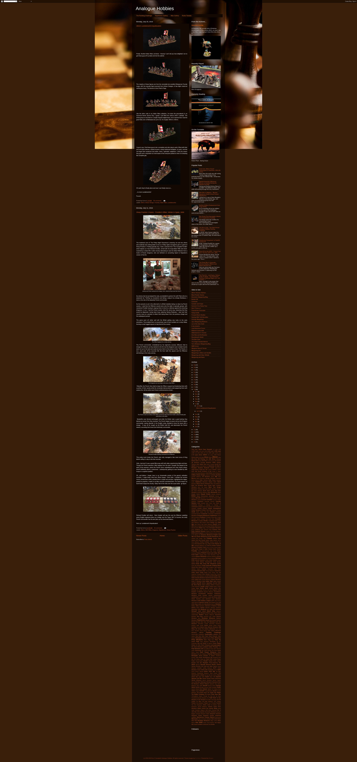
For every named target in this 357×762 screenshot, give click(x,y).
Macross (213, 604)
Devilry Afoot (214, 526)
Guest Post (205, 567)
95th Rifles (148, 530)
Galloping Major (203, 554)
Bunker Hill (195, 299)
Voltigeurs (202, 710)
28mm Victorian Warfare (199, 292)
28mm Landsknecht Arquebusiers (148, 26)
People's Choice (206, 638)
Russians (205, 662)
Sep (196, 399)
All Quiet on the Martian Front (202, 466)
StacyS (193, 682)
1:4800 (201, 452)
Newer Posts (141, 536)
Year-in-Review (210, 722)
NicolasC (198, 622)
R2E (203, 650)
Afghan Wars (203, 464)
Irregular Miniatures (216, 579)
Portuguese (208, 645)
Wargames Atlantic (205, 713)
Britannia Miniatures (216, 494)
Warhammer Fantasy (203, 717)
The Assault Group (202, 692)
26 (194, 365)
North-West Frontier (203, 623)
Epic (195, 536)
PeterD (193, 641)
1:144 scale (201, 451)
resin (197, 657)
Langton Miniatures (203, 597)
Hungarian (199, 574)
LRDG (202, 604)
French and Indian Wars (213, 553)
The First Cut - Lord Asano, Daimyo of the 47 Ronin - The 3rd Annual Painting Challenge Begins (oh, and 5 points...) (209, 277)
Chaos (203, 506)
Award (212, 476)
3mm (207, 459)
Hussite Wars (213, 574)
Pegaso (193, 638)
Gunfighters (211, 567)
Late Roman (214, 597)
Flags (206, 543)
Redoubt (210, 654)
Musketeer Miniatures (208, 618)
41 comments (158, 528)
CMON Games (199, 511)
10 (194, 442)
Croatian (219, 517)
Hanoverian (210, 569)
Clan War (208, 510)
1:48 (198, 453)
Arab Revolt (198, 471)
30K (193, 459)
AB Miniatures (195, 462)
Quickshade (198, 650)
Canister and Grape (197, 304)
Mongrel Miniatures (209, 614)
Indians (197, 579)
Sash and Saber (208, 666)
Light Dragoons (212, 602)
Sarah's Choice (216, 664)
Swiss (201, 689)
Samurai (208, 664)
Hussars (208, 574)
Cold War (206, 511)
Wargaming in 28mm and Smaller (201, 353)
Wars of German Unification (204, 718)
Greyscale (209, 565)
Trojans (206, 703)
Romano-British (199, 660)
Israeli (193, 581)
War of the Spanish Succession (202, 712)
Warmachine (218, 717)
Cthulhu (205, 520)
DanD (216, 522)
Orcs (209, 630)
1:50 (204, 452)
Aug (196, 401)
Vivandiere (197, 710)
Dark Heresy (198, 524)
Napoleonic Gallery (161, 15)
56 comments (157, 200)
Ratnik (219, 650)
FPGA (199, 551)
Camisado (194, 301)
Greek (219, 563)
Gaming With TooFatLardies (200, 317)
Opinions (205, 630)
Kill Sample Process (202, 590)
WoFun (193, 722)
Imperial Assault (209, 577)
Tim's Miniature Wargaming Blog (201, 344)
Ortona (213, 630)
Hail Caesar (218, 567)
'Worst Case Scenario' (205, 449)
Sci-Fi (214, 668)
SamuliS (202, 664)
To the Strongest (201, 699)
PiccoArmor (213, 641)
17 (194, 387)
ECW (193, 533)
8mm (200, 460)
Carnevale (207, 501)
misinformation (195, 614)
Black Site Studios (203, 487)
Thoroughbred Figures (197, 696)
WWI (196, 722)
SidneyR (194, 675)
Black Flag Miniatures (216, 483)
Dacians (204, 522)
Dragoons (155, 530)
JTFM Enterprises (196, 586)
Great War (199, 563)
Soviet (207, 676)
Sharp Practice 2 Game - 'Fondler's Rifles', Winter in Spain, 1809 (160, 212)
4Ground (218, 459)
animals (210, 469)
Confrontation (211, 513)
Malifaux (193, 605)
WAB (206, 710)
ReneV (200, 655)
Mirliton (219, 612)
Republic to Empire (209, 655)
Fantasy (209, 538)
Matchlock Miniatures (216, 607)
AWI (216, 476)
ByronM (198, 498)
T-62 (212, 689)
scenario (199, 668)
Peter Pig (218, 639)
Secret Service (195, 671)
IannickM (211, 576)
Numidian (194, 627)
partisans (215, 634)
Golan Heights (213, 560)
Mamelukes (202, 605)
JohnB (212, 584)
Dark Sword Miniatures (206, 524)
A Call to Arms (211, 460)
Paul (197, 636)
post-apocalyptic (216, 645)
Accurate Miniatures (206, 462)
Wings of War (213, 720)
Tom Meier (208, 699)
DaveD (215, 524)
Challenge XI (209, 505)
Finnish (202, 542)
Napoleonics (162, 530)
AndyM (212, 467)
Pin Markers (209, 643)
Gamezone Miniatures (212, 556)
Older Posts (182, 536)
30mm (195, 459)
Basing (193, 480)
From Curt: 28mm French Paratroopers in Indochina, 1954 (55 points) (209, 170)
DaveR (219, 524)
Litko (217, 602)
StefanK (202, 683)
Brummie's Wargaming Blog (200, 297)
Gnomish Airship (197, 25)
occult (198, 627)
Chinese (205, 508)
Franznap (194, 553)
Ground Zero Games (197, 567)
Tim (208, 697)
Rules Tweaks (186, 15)
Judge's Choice (209, 586)
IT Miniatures (198, 581)
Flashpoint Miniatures (199, 545)
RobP (211, 659)
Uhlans (204, 705)
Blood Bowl (205, 489)
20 (194, 379)
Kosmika (205, 595)
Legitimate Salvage (203, 602)
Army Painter (209, 473)
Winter (219, 720)
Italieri (215, 581)
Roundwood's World (197, 337)
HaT (204, 570)
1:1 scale (215, 449)
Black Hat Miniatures (197, 485)
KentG (202, 588)
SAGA (193, 664)
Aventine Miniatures (196, 476)
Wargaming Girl (196, 350)
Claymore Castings (216, 510)
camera (199, 499)
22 (194, 375)
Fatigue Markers (213, 540)
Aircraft (216, 464)
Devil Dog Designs (206, 526)
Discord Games (195, 527)
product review (207, 647)
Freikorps (198, 553)
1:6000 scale (218, 452)
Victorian (210, 706)
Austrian (218, 475)
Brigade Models (206, 494)
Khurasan (194, 590)
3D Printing (201, 459)
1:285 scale (217, 451)
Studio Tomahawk (213, 687)
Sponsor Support (217, 680)
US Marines (214, 704)
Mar (196, 421)
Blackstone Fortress (197, 489)
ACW (213, 462)
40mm (214, 459)
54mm (193, 460)
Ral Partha (214, 650)
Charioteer (194, 508)
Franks (214, 551)
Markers (194, 607)
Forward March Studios (198, 315)
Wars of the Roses (216, 719)
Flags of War (211, 543)
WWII (200, 722)
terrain (215, 690)
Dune (202, 529)
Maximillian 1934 (196, 609)
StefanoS (206, 683)
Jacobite (194, 583)
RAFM (205, 650)
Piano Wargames (204, 641)
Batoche (197, 480)
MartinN (202, 607)
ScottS (206, 669)
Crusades (200, 520)
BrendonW (214, 492)
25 (194, 367)
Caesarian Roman (213, 497)
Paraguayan (201, 634)
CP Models (207, 517)
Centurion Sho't (204, 503)
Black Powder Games (198, 295)
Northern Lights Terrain (197, 625)
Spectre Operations (207, 680)
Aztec (219, 476)
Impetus (216, 577)
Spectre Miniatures (197, 680)
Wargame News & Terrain (199, 348)
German (218, 558)
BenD (215, 482)
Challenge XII (217, 505)
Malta (197, 605)
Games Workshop (201, 556)
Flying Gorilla (195, 312)
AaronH (219, 460)
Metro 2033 (213, 609)
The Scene (207, 694)
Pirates (214, 643)
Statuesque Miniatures (206, 682)
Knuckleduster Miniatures (205, 593)
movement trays (208, 616)
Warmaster (195, 719)
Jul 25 (198, 406)
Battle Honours (204, 480)
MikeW (204, 611)
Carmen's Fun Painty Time (199, 306)
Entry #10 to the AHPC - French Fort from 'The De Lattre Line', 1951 (210, 252)
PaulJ (206, 636)
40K (210, 459)
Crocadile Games (196, 519)
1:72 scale (195, 455)
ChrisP (210, 508)
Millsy (213, 611)
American (211, 466)
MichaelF (194, 611)
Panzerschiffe (195, 634)
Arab (193, 471)
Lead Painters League (204, 600)
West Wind (194, 720)
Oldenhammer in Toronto (199, 332)
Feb (196, 424)
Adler (198, 464)
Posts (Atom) (148, 539)
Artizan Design (149, 202)
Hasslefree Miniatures (197, 570)
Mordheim (194, 616)
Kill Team (210, 590)
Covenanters (196, 517)
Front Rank (195, 554)
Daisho (208, 522)
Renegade (195, 655)
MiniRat (215, 612)
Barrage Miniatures (211, 478)
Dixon (200, 527)
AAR (215, 460)
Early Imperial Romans (198, 531)
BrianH (219, 492)
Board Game (206, 490)
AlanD (193, 466)
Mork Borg (200, 616)
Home (162, 536)
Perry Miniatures (197, 639)
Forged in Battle (203, 549)
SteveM (205, 685)
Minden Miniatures (201, 613)
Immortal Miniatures (200, 577)
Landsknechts (172, 202)
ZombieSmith (205, 724)
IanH (207, 576)
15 (194, 429)
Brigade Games (196, 494)
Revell (200, 657)
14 (194, 432)
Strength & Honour (204, 687)
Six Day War (207, 675)
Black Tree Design (215, 487)
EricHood (198, 758)
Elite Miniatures (210, 533)
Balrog (198, 478)
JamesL (204, 583)
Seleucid (201, 671)
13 (194, 434)
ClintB (193, 512)
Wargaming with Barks (198, 357)
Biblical (198, 483)
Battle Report (212, 480)
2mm (219, 457)
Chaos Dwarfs (209, 506)
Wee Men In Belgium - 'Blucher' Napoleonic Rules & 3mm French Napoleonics (209, 194)
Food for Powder (211, 545)
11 (194, 439)
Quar (212, 648)
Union (208, 705)
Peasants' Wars (217, 636)
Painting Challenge (213, 632)
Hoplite (201, 572)
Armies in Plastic (216, 471)
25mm (210, 457)
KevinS (216, 588)
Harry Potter (217, 569)
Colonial (212, 512)
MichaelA (218, 609)
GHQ (193, 560)
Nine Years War (205, 622)
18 (194, 384)
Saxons (215, 666)
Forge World (195, 549)
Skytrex (219, 675)
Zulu (210, 724)
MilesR (209, 611)
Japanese (209, 583)
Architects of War (207, 471)
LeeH (212, 600)
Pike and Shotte (201, 643)
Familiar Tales (202, 538)
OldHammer (212, 629)
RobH (207, 659)
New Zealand (213, 620)
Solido (203, 676)
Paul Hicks (201, 636)
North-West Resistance (215, 623)
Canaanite (203, 499)
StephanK (212, 683)
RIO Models (197, 659)
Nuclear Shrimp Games (215, 625)
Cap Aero (215, 499)
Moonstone (218, 614)
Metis (208, 609)
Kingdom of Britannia (197, 591)
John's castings (206, 584)
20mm (206, 457)
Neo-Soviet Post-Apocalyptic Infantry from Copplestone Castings (210, 217)
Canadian (209, 499)
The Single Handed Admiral (200, 341)
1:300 (193, 453)
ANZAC (219, 469)
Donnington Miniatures (215, 527)
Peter (213, 639)
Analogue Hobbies (155, 8)
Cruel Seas (211, 519)
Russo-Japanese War (215, 662)
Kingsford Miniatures (208, 591)
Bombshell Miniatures (202, 492)
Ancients (200, 467)
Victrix (199, 708)
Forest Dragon (217, 547)
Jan (196, 426)
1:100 (219, 449)
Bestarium (194, 483)
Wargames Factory (197, 715)
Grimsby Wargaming (198, 319)
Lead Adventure (206, 599)
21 (194, 377)
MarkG (198, 607)
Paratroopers (209, 634)
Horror (206, 572)
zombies (200, 724)
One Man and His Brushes (199, 335)
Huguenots (194, 574)
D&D (201, 522)
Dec (196, 391)
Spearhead (218, 678)
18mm (197, 457)
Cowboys (202, 517)
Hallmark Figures (196, 569)
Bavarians (205, 482)
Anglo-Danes (218, 467)
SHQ (219, 673)
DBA (193, 526)
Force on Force (210, 547)
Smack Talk (195, 676)
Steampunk (215, 682)
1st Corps (201, 457)
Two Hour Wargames (197, 704)
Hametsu (204, 569)
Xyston (204, 722)
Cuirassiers (211, 520)
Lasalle (209, 597)
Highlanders (218, 570)
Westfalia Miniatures (204, 720)
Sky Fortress (214, 675)
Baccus (194, 478)
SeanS (215, 669)
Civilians (203, 510)
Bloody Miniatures (212, 489)
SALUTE (198, 664)
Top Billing (198, 701)
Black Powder (208, 485)
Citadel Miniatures (196, 510)
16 (194, 389)
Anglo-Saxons (195, 469)
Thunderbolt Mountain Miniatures (199, 697)
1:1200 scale (195, 451)
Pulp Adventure (196, 648)
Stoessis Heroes (212, 685)
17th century (211, 454)
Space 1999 (212, 676)
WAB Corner (195, 346)
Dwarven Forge (208, 529)
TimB (210, 698)
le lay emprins (196, 326)
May (196, 416)
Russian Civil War (197, 662)
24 (194, 370)
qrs (204, 648)
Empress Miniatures (207, 534)
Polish (202, 645)
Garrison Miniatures (202, 558)
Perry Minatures (216, 638)
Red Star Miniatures (202, 654)
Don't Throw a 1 (196, 308)
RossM (206, 661)
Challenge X (201, 505)
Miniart (208, 613)
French (203, 553)
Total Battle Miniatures (207, 701)
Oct (196, 396)
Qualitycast (208, 648)
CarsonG (212, 501)
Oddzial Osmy (203, 627)
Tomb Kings (214, 699)
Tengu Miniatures (209, 690)
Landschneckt (217, 595)
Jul (196, 404)
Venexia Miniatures (202, 706)
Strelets (198, 687)
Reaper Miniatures (210, 652)
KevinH (211, 588)
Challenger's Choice (197, 506)
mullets (214, 616)
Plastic (219, 643)
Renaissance (217, 654)
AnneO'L (214, 469)
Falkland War (195, 538)
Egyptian (201, 533)
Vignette (211, 708)
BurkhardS (211, 496)
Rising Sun (203, 659)
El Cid (205, 533)
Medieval (203, 609)
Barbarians (202, 478)
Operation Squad (199, 630)
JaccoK (219, 581)
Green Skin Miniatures (197, 565)
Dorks (193, 529)
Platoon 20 (194, 645)
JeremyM (215, 583)
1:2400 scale (210, 451)
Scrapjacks (211, 669)
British (194, 496)
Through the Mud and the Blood (212, 696)
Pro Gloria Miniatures (197, 647)
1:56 (207, 452)
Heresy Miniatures (210, 570)
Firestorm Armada (214, 542)
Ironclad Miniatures (206, 579)
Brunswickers (204, 496)
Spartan (204, 678)
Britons (198, 496)
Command (218, 512)
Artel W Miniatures (217, 473)
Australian (213, 475)
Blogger (211, 758)
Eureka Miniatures (213, 536)
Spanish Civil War (197, 678)
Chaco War (212, 503)
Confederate (204, 513)
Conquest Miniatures (203, 515)
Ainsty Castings (210, 464)
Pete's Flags (207, 639)
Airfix (220, 464)
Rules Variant (217, 661)
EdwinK (197, 533)
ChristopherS (217, 508)
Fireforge (206, 542)
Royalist (211, 661)
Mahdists (218, 604)
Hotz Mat (218, 572)
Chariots (199, 508)
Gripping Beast (216, 565)
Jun (196, 414)
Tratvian (194, 703)
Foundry (157, 202)
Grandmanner (208, 562)
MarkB (219, 605)
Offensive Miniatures (213, 627)
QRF (202, 648)
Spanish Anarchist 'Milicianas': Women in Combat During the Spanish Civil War (208, 183)
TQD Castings (217, 701)
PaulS (210, 636)
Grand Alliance (200, 562)
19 (194, 382)
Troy (209, 703)
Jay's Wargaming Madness (199, 321)
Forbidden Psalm (201, 547)
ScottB (202, 669)
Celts (198, 503)
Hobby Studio (195, 572)
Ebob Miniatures (217, 531)
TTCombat (213, 703)
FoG (206, 545)
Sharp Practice (171, 530)
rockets (215, 659)
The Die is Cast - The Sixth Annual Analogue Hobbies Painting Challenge (209, 229)
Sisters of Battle (200, 675)
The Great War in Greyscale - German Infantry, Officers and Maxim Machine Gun (208, 264)
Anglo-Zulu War (203, 469)
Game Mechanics (211, 554)
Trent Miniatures (200, 703)
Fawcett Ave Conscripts (198, 310)
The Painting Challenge (144, 15)
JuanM (202, 586)
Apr (196, 419)
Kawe (197, 588)
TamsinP (201, 690)
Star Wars (197, 682)
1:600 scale (211, 453)
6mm (197, 460)
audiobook (207, 474)
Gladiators (202, 560)
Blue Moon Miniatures (197, 490)
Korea (199, 595)
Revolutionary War (208, 657)
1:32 (196, 452)
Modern (201, 614)
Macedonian (208, 604)
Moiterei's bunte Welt (198, 330)
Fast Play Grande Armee (202, 540)
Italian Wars (163, 202)
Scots (198, 669)
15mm (205, 455)
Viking (215, 708)
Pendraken (198, 638)
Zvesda (213, 724)
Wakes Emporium (212, 710)
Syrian (209, 689)
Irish (200, 579)
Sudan (219, 687)
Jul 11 (198, 411)
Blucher (219, 489)
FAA (220, 536)
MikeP (199, 611)
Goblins (207, 560)
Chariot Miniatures (217, 506)
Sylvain (205, 689)
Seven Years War (209, 671)
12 (194, 437)
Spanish (218, 676)
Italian (203, 581)
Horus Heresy (211, 572)
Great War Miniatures (209, 563)
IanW (215, 576)
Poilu (199, 645)
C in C (207, 497)
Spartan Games (211, 678)
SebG (219, 669)
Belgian (211, 482)
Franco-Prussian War (207, 551)
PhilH (197, 641)
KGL (220, 588)
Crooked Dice (204, 519)
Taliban (193, 690)
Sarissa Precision (196, 666)
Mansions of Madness (211, 605)
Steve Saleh (199, 685)
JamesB (198, 583)
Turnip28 (218, 703)
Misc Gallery (175, 15)
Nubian (206, 625)
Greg (203, 565)
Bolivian (212, 490)
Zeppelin (196, 724)
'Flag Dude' (195, 449)
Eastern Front (209, 531)
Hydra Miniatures (200, 576)
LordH (199, 604)
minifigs (212, 612)
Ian (205, 576)
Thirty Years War (216, 694)
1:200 (205, 451)
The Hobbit (210, 692)
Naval (207, 620)
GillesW (197, 560)
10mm (200, 455)
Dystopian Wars (216, 529)
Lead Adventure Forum (198, 328)
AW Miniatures (206, 476)
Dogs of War (206, 527)
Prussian (215, 647)
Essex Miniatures (202, 536)
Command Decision (196, 513)
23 (194, 372)
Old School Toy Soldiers (202, 629)
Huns (203, 574)
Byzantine (203, 497)
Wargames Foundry (208, 715)
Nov (196, 394)
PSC (220, 646)
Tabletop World (217, 689)
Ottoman (201, 632)
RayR (201, 652)
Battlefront (199, 482)
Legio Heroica (217, 600)
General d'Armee (211, 558)
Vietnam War (205, 708)
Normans (212, 622)
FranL (219, 551)
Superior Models (195, 689)
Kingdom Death (217, 590)
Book (209, 492)
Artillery (194, 475)
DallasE (212, 522)
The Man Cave (196, 339)
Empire (215, 533)
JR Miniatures (217, 584)
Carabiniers (200, 501)
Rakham (209, 650)
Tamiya (197, 690)
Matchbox (207, 607)
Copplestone (213, 515)
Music (199, 618)
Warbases (213, 712)
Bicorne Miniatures (205, 483)
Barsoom (218, 478)
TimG (214, 698)
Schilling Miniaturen (207, 668)
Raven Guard (195, 652)
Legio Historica (195, 602)
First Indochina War (200, 543)
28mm (143, 202)
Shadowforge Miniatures (203, 673)
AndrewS (206, 467)
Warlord (212, 717)
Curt (216, 520)
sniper (199, 676)
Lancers (210, 595)
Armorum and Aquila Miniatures (198, 473)
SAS (202, 666)
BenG (219, 482)
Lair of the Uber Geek (198, 324)
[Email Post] (164, 200)
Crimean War (214, 517)
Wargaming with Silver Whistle (200, 355)
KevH (206, 588)
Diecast (219, 526)
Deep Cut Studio (198, 526)
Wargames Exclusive (215, 713)
